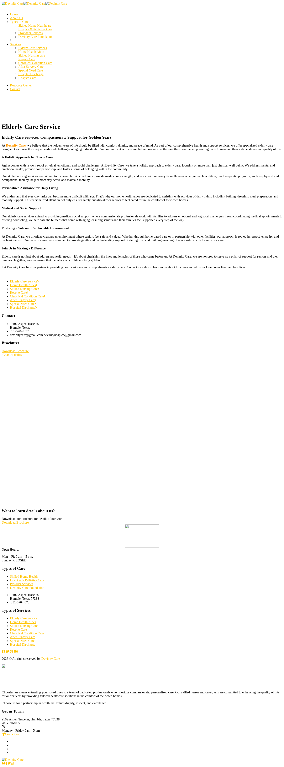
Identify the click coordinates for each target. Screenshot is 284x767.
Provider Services (21, 584)
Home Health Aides (23, 285)
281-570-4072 (11, 723)
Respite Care (18, 292)
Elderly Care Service (23, 281)
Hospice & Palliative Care (27, 580)
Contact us (12, 734)
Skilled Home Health (24, 576)
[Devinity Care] (12, 3)
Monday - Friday (13, 730)
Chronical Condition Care (27, 296)
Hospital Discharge (22, 307)
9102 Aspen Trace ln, (16, 719)
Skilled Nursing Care (24, 289)
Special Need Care (22, 304)
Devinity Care (50, 658)
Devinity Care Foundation (27, 587)
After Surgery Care (22, 300)
